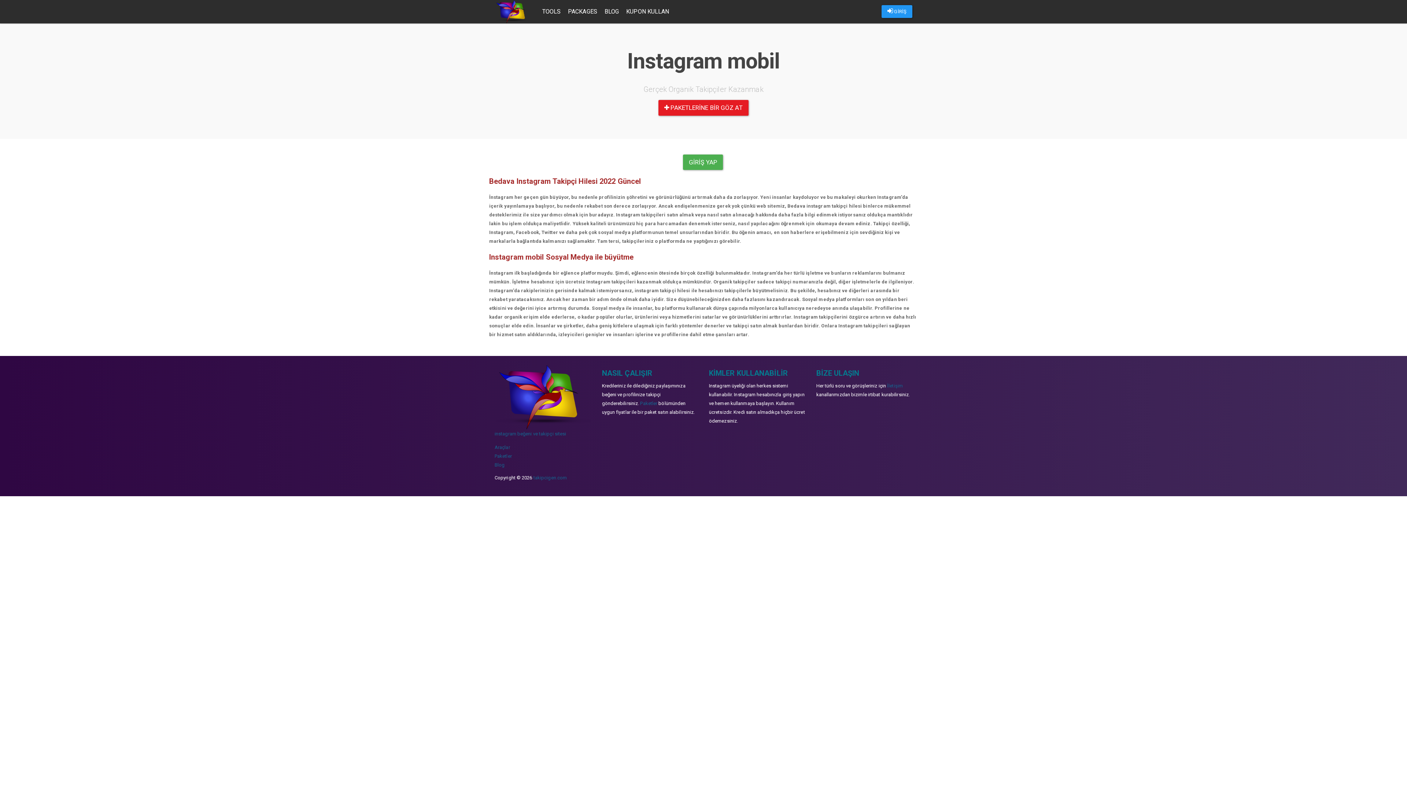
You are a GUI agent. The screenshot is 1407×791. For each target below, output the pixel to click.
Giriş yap (703, 162)
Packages (582, 11)
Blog (612, 11)
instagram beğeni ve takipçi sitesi (530, 434)
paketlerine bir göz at (705, 107)
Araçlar (502, 447)
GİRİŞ (899, 11)
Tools (551, 11)
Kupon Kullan (647, 11)
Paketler (503, 456)
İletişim (895, 386)
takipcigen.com (550, 477)
